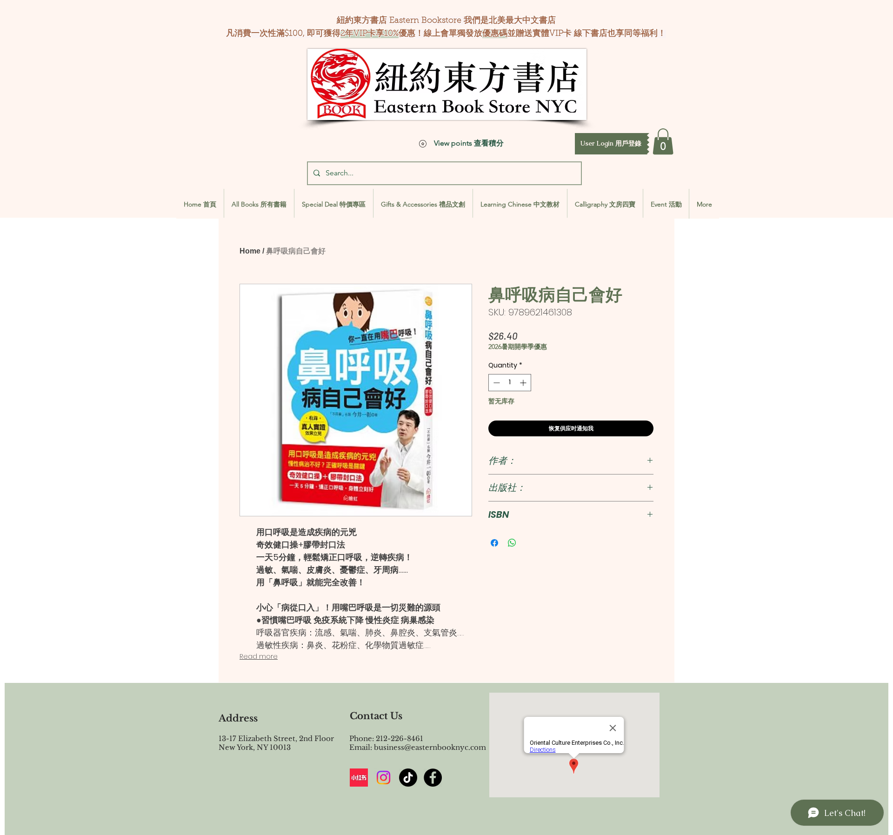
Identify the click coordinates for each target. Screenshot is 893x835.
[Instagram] (383, 777)
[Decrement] (495, 382)
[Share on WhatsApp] (512, 542)
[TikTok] (408, 777)
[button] (611, 143)
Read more (259, 656)
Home (250, 251)
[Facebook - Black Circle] (433, 777)
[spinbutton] (509, 382)
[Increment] (524, 382)
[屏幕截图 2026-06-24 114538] (359, 777)
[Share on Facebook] (494, 542)
